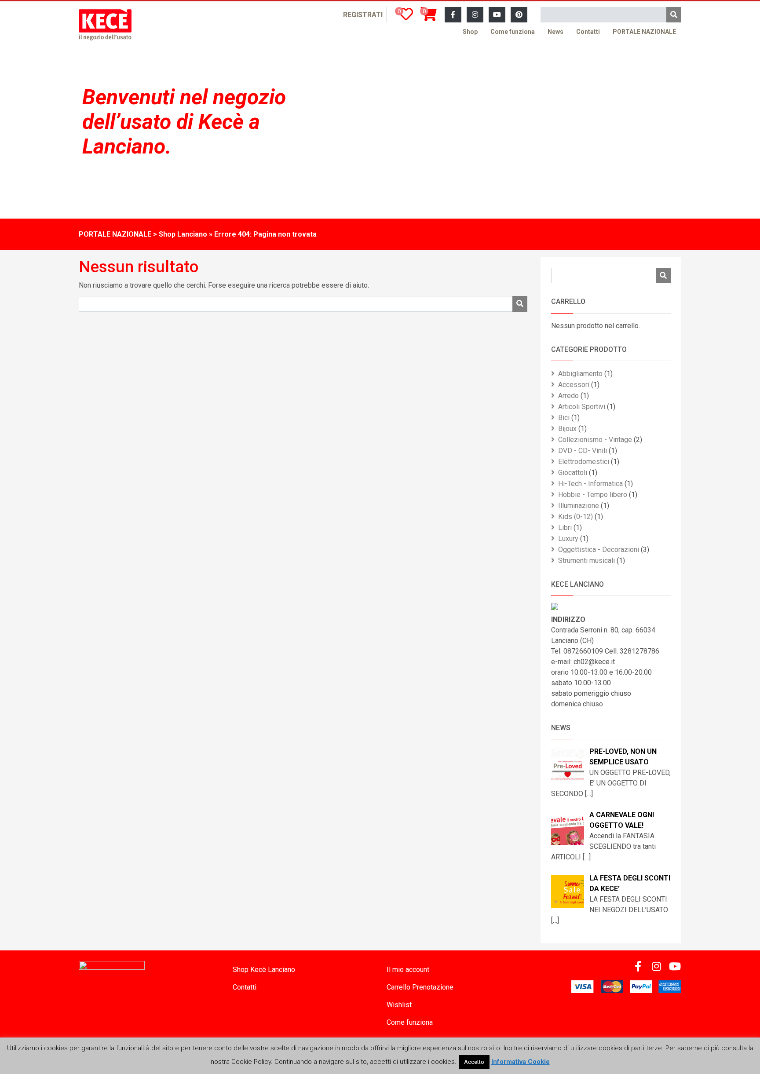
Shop (470, 31)
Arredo (568, 395)
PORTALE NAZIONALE (644, 31)
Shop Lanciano (183, 234)
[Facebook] (453, 15)
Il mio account (408, 969)
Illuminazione (578, 505)
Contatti (588, 31)
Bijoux (567, 428)
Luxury (568, 538)
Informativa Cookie (520, 1062)
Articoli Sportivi (581, 406)
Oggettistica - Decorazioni (598, 549)
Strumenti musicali (586, 560)
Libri (565, 527)
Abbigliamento (580, 373)
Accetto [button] (474, 1062)
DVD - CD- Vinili (582, 450)
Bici (564, 417)
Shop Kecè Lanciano (264, 969)
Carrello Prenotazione (420, 987)
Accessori (573, 384)
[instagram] (475, 15)
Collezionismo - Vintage (595, 439)
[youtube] (497, 15)
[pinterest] (519, 15)
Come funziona (512, 31)
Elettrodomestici (583, 461)
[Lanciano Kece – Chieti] (105, 25)
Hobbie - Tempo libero (592, 494)
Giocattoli (572, 472)
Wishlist (399, 1005)
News (555, 31)
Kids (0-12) (575, 516)
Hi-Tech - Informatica (590, 483)
